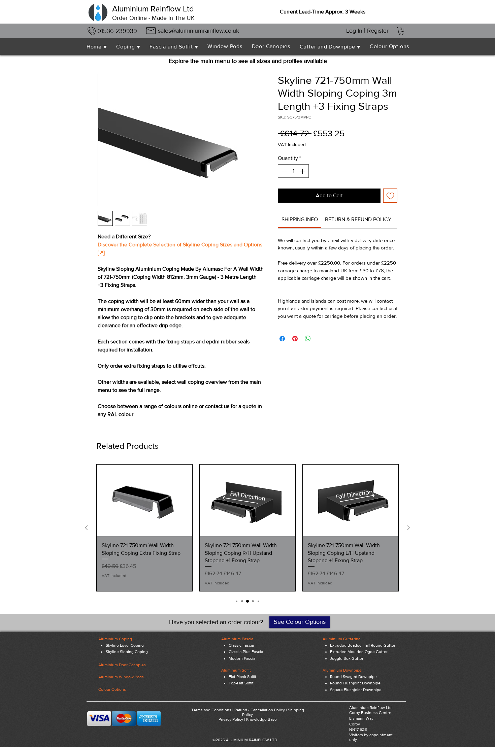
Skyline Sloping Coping (127, 651)
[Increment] (303, 171)
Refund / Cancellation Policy (259, 710)
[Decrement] (283, 171)
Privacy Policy (231, 719)
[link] (300, 219)
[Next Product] (408, 528)
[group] (247, 528)
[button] (401, 31)
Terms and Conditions (211, 710)
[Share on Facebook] (282, 339)
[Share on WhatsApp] (308, 339)
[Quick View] (144, 500)
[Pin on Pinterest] (295, 339)
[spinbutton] (293, 171)
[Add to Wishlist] (390, 196)
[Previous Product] (86, 528)
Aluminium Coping (115, 639)
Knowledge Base (261, 719)
